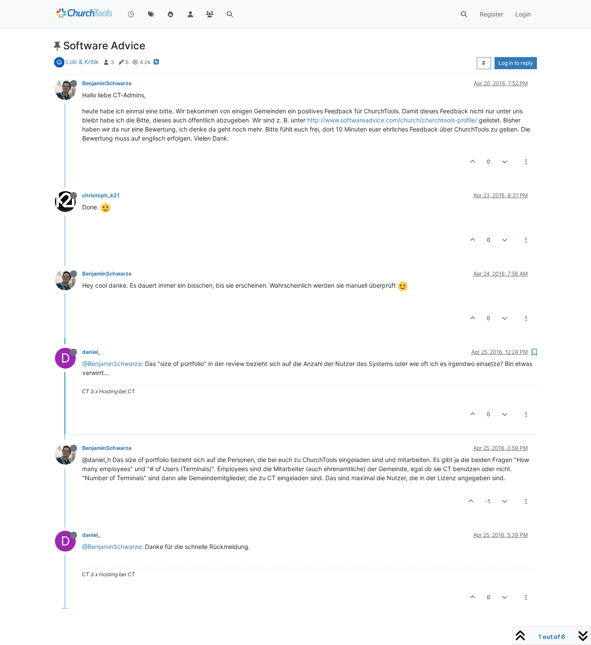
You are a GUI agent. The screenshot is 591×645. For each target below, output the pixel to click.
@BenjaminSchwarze (111, 363)
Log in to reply (515, 63)
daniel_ (91, 352)
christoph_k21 (100, 195)
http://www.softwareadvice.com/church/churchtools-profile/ (392, 120)
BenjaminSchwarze (107, 83)
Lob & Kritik (82, 61)
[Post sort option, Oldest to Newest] (484, 63)
